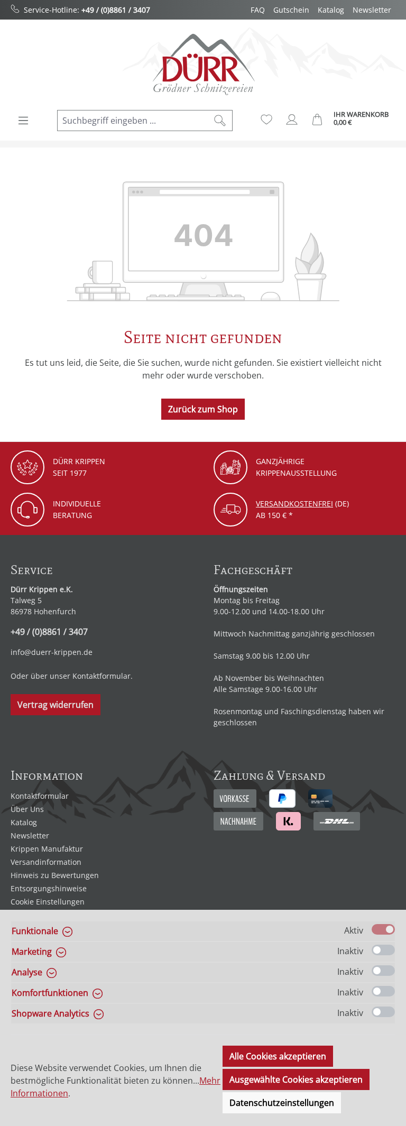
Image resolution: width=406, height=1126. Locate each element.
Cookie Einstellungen (48, 902)
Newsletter (372, 10)
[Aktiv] (383, 929)
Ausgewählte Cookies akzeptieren (296, 1079)
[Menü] (23, 120)
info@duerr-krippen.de (52, 652)
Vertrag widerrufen (55, 704)
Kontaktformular (101, 676)
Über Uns (27, 809)
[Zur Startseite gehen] (203, 64)
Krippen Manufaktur (47, 849)
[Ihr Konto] (291, 119)
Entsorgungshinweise (49, 888)
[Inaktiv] (383, 950)
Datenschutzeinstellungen (281, 1103)
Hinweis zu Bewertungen (55, 875)
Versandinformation (46, 862)
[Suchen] (220, 120)
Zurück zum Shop (203, 409)
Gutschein (291, 10)
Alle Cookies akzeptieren (277, 1056)
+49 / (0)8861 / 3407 (115, 10)
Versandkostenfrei (294, 504)
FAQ (258, 10)
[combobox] (132, 120)
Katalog (331, 10)
